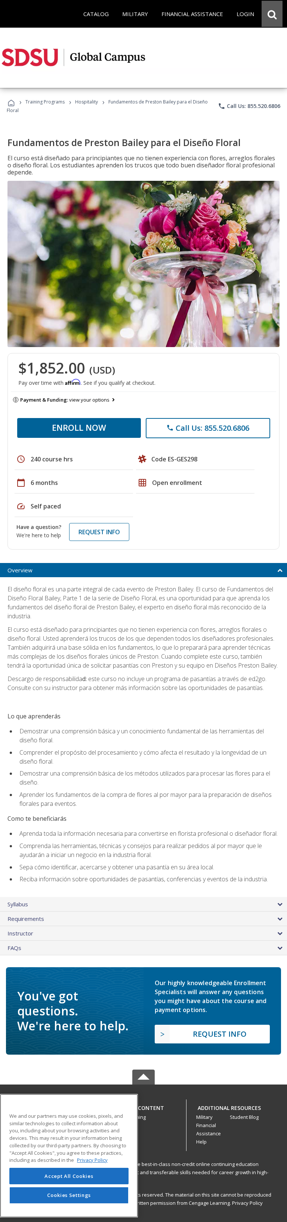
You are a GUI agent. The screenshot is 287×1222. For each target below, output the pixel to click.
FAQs (14, 948)
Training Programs (45, 102)
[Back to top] (143, 1106)
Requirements (25, 918)
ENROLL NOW (79, 427)
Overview (20, 570)
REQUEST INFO (99, 532)
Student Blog (244, 1117)
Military (204, 1117)
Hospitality (87, 102)
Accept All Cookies (68, 1176)
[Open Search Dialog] (272, 14)
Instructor (20, 933)
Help (201, 1141)
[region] (69, 1156)
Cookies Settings (69, 1195)
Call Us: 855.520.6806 (249, 106)
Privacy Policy (247, 1203)
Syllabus (17, 904)
